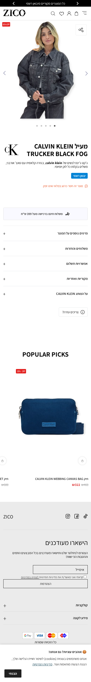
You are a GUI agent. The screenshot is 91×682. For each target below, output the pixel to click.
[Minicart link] (76, 13)
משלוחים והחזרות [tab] (76, 248)
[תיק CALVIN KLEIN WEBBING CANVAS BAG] (51, 417)
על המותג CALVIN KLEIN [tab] (72, 294)
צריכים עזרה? (70, 312)
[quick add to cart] (82, 461)
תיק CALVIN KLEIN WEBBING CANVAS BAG (61, 479)
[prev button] (77, 3)
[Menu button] (84, 13)
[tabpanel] (45, 71)
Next (5, 74)
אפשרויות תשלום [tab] (77, 263)
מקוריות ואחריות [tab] (77, 278)
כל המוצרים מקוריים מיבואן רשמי (45, 3)
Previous (85, 74)
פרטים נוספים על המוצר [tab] (72, 233)
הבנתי (13, 673)
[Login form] (69, 13)
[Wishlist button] (61, 14)
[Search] (53, 13)
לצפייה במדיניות (30, 577)
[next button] (13, 3)
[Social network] (85, 516)
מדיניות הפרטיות (42, 664)
